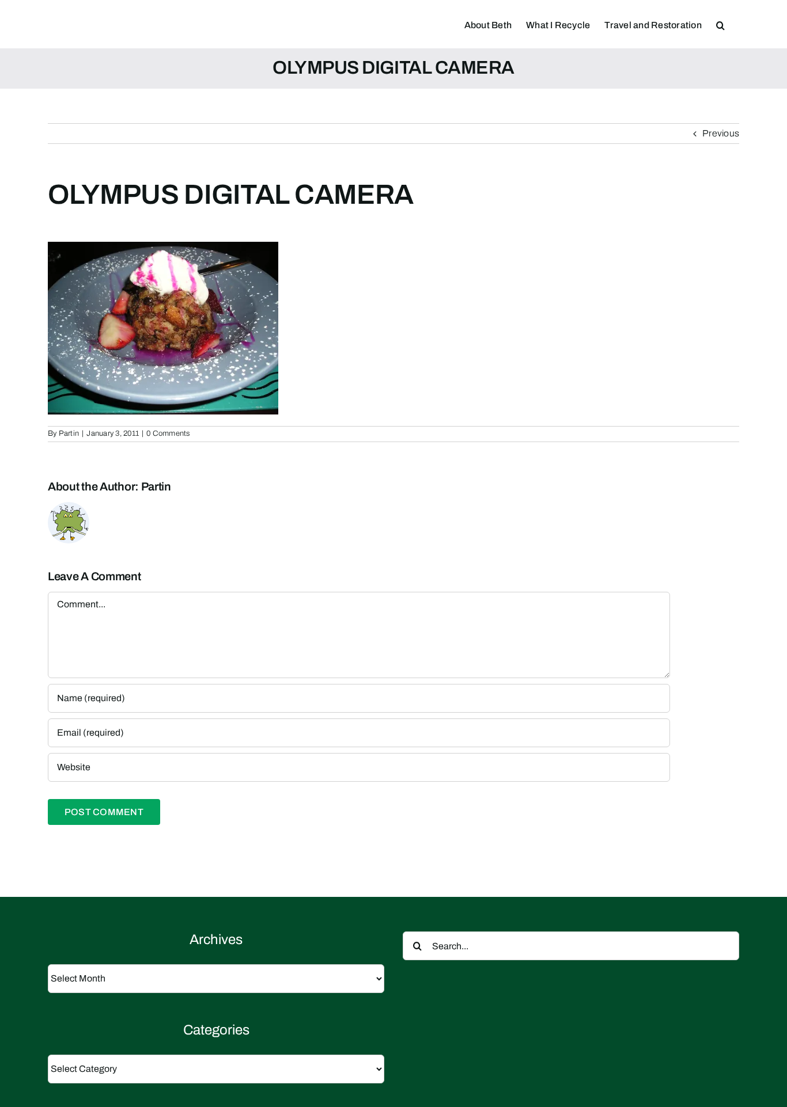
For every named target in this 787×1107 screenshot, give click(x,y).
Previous (720, 133)
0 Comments (168, 433)
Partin (69, 433)
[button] (720, 24)
